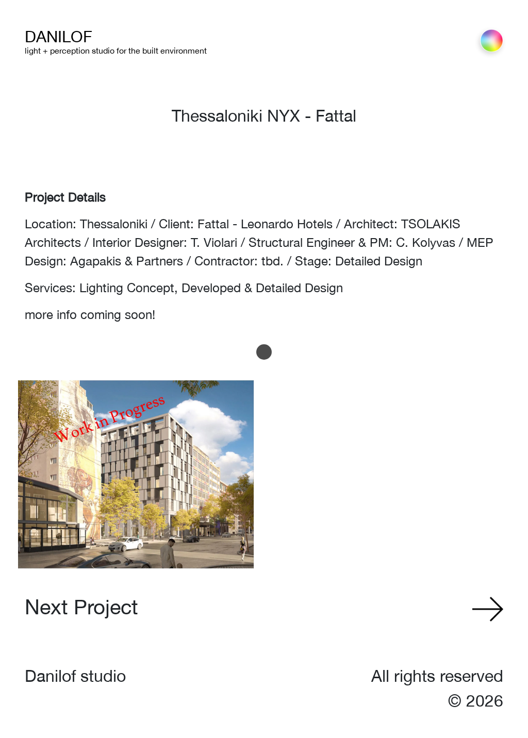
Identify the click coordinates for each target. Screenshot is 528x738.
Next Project (81, 607)
